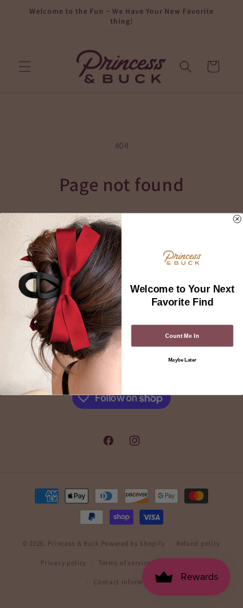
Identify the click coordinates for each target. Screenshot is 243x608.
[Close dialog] (237, 219)
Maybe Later (182, 360)
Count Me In (182, 335)
